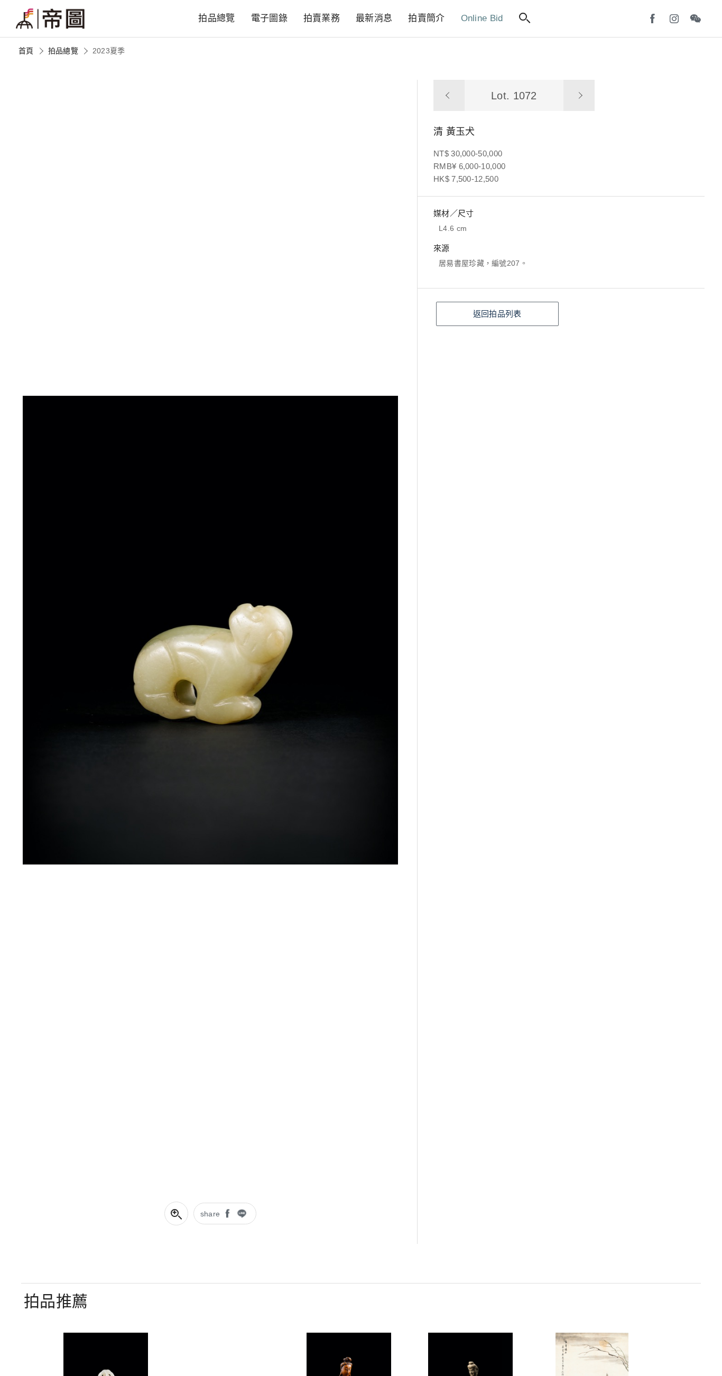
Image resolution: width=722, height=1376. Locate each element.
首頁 (26, 51)
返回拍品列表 (497, 313)
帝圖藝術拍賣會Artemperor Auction (50, 19)
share (210, 1214)
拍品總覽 (63, 51)
